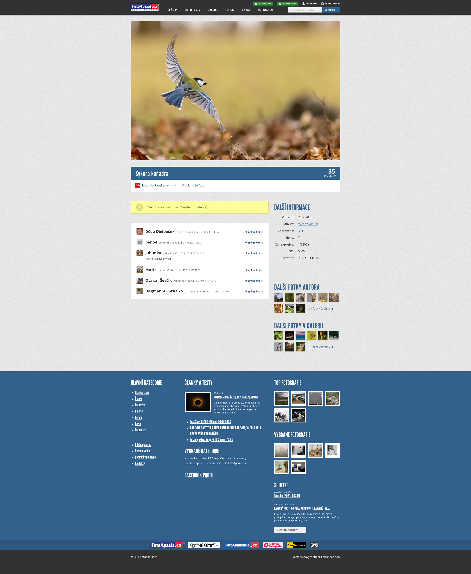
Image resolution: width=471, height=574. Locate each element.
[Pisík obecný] (334, 335)
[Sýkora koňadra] (289, 308)
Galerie (213, 10)
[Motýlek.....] (278, 335)
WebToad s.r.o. (331, 557)
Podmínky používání (145, 457)
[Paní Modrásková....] (311, 335)
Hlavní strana (142, 392)
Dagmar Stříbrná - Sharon (166, 291)
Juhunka (153, 253)
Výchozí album (308, 224)
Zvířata (199, 185)
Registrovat (332, 3)
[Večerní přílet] (300, 335)
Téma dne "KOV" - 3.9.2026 (287, 495)
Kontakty (140, 463)
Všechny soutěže (288, 530)
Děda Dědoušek (160, 231)
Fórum (230, 10)
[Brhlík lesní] (334, 297)
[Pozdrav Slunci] (289, 335)
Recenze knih (213, 463)
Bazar (246, 10)
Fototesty (192, 10)
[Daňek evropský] (300, 308)
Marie (151, 270)
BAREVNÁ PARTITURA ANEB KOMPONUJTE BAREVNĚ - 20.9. (302, 508)
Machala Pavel (152, 185)
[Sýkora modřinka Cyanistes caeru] (278, 297)
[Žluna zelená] (311, 297)
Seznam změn (142, 450)
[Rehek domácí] (300, 297)
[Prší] (300, 346)
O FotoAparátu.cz (235, 463)
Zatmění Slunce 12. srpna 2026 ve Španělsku (236, 397)
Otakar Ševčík (158, 280)
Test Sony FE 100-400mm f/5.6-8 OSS (210, 421)
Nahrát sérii (265, 3)
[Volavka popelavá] (289, 346)
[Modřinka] (278, 308)
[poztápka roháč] (278, 346)
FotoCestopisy (193, 463)
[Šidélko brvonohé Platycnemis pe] (289, 297)
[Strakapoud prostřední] (322, 297)
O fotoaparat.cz (143, 444)
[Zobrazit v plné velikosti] (235, 90)
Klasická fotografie (212, 458)
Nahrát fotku (289, 3)
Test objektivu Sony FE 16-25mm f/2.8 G (211, 439)
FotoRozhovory (237, 458)
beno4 (151, 242)
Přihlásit (311, 3)
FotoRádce (191, 458)
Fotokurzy (265, 10)
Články (172, 10)
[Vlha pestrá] (322, 335)
